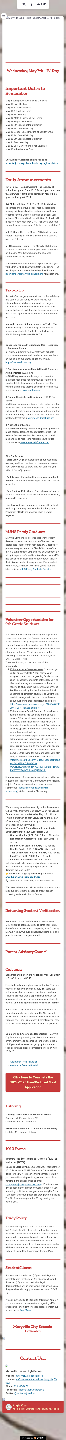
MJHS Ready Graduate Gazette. (35, 569)
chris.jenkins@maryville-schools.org (24, 1184)
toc (4, 16)
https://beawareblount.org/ (19, 362)
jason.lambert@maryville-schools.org (24, 273)
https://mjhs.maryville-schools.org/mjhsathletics (32, 163)
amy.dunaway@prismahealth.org (23, 877)
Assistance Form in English (23, 1061)
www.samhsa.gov (31, 390)
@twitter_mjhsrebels (24, 1393)
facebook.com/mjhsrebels (30, 1389)
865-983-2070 (21, 1386)
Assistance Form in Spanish (24, 1065)
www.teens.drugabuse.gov (41, 418)
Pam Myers (25, 1310)
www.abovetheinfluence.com (34, 442)
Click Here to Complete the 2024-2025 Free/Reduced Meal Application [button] (33, 1082)
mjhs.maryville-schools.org (29, 1375)
